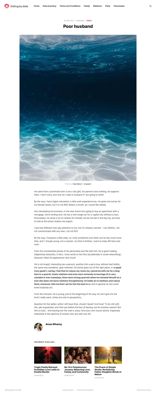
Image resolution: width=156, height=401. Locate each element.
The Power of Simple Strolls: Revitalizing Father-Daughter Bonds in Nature (108, 371)
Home (36, 6)
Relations (97, 6)
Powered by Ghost (144, 390)
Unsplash (87, 184)
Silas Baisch (77, 184)
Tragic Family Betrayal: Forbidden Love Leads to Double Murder (46, 369)
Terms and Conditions (70, 6)
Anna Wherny (54, 324)
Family (87, 6)
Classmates (119, 6)
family (89, 21)
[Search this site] (150, 6)
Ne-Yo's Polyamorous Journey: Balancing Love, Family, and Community (77, 369)
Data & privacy (49, 6)
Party (107, 6)
